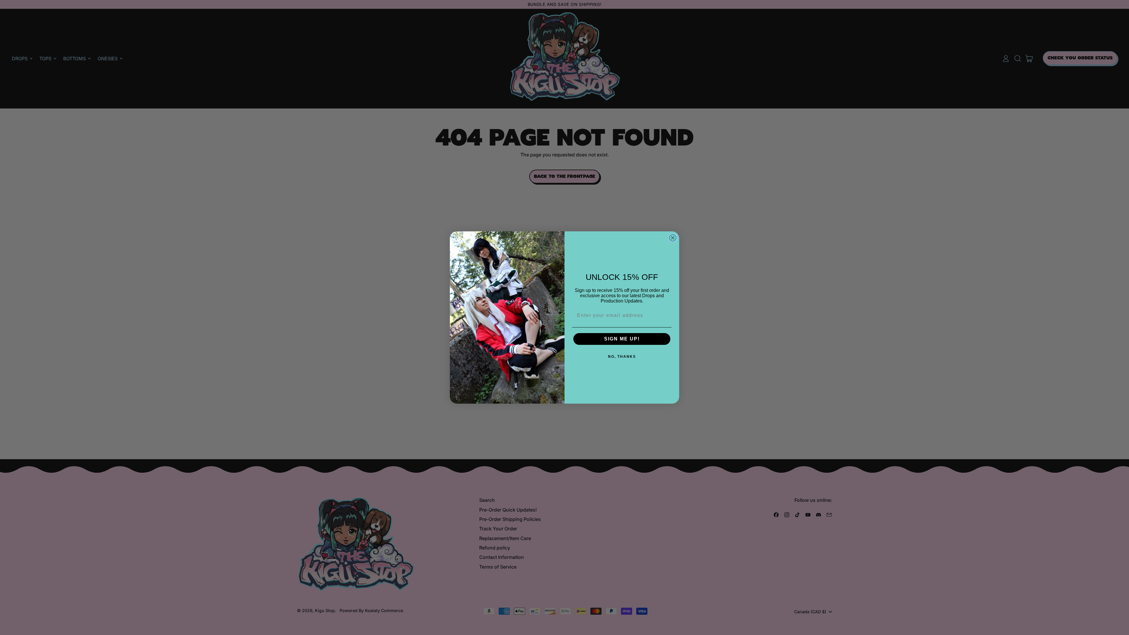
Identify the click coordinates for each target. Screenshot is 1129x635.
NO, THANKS (622, 357)
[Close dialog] (672, 237)
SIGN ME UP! (622, 338)
